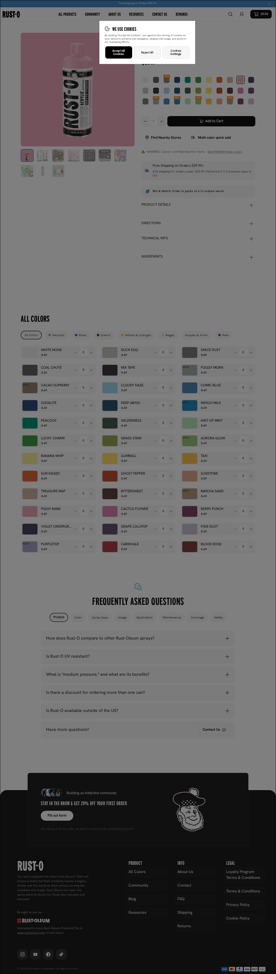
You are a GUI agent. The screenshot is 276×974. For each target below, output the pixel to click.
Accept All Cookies (118, 52)
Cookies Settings (175, 52)
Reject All (147, 52)
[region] (138, 487)
